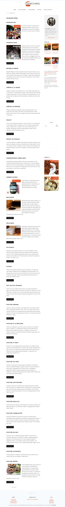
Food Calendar (51, 502)
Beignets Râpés (12, 68)
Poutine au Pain (12, 361)
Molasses (10, 197)
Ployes (9, 266)
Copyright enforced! (13, 501)
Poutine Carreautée (14, 413)
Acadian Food (11, 42)
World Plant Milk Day (48, 159)
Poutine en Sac (12, 432)
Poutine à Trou (12, 342)
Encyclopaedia (51, 500)
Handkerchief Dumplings (16, 158)
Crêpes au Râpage (13, 106)
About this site (13, 499)
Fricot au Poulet (13, 139)
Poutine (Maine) (12, 304)
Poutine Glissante (13, 451)
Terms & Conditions (13, 502)
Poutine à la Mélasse (14, 323)
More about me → (51, 37)
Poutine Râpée (12, 461)
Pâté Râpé (10, 223)
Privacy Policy (13, 500)
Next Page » (14, 487)
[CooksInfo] (32, 7)
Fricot (9, 120)
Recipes (51, 499)
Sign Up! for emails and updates (32, 499)
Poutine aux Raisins (14, 382)
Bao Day (46, 175)
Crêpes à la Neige (13, 87)
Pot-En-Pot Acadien (14, 285)
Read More (10, 63)
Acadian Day (11, 22)
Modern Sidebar (54, 81)
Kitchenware (51, 501)
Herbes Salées (12, 177)
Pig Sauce (10, 247)
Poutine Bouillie (12, 401)
